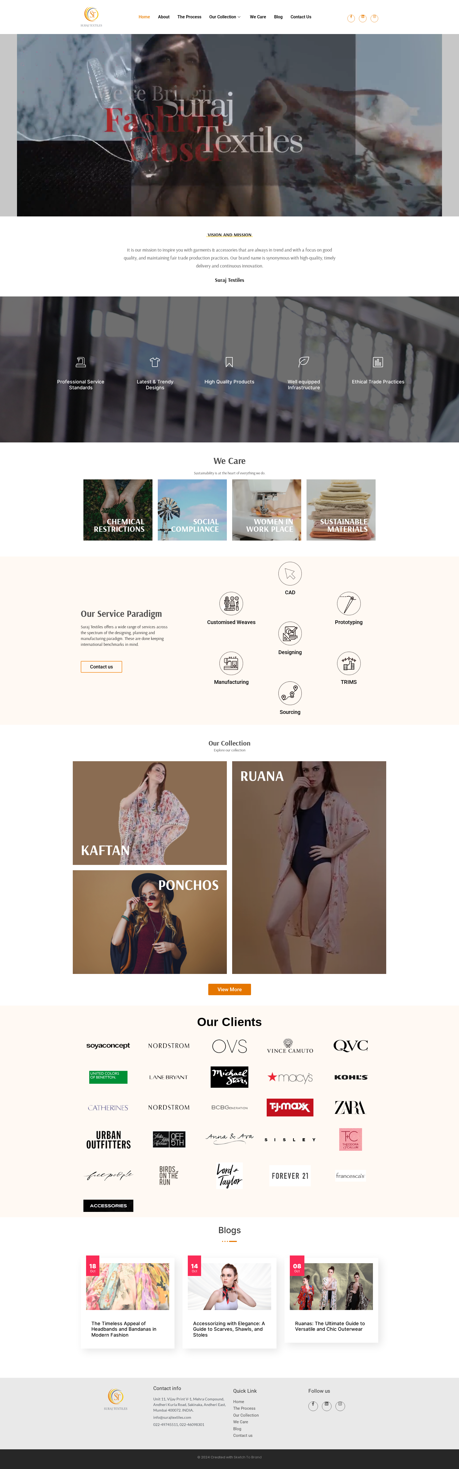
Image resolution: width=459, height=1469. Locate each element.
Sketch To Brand (248, 1457)
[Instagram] (374, 18)
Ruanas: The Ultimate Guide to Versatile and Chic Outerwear (330, 1326)
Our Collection (222, 16)
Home (144, 16)
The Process (189, 16)
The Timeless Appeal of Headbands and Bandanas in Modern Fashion (123, 1329)
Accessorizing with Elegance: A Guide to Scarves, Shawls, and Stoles (229, 1329)
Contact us (301, 16)
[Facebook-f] (351, 18)
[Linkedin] (363, 18)
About (163, 16)
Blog (278, 16)
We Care (258, 16)
